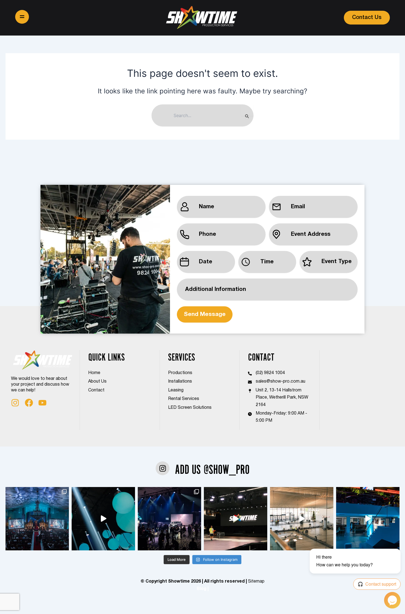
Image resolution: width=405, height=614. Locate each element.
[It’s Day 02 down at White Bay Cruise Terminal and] (235, 518)
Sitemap (256, 581)
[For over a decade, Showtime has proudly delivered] (37, 518)
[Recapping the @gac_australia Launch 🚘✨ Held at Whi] (103, 518)
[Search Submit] (247, 116)
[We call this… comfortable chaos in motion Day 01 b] (301, 518)
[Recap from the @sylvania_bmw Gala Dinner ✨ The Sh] (367, 518)
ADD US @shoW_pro (212, 469)
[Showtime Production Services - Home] (201, 18)
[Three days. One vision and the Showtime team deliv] (169, 518)
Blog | (203, 589)
